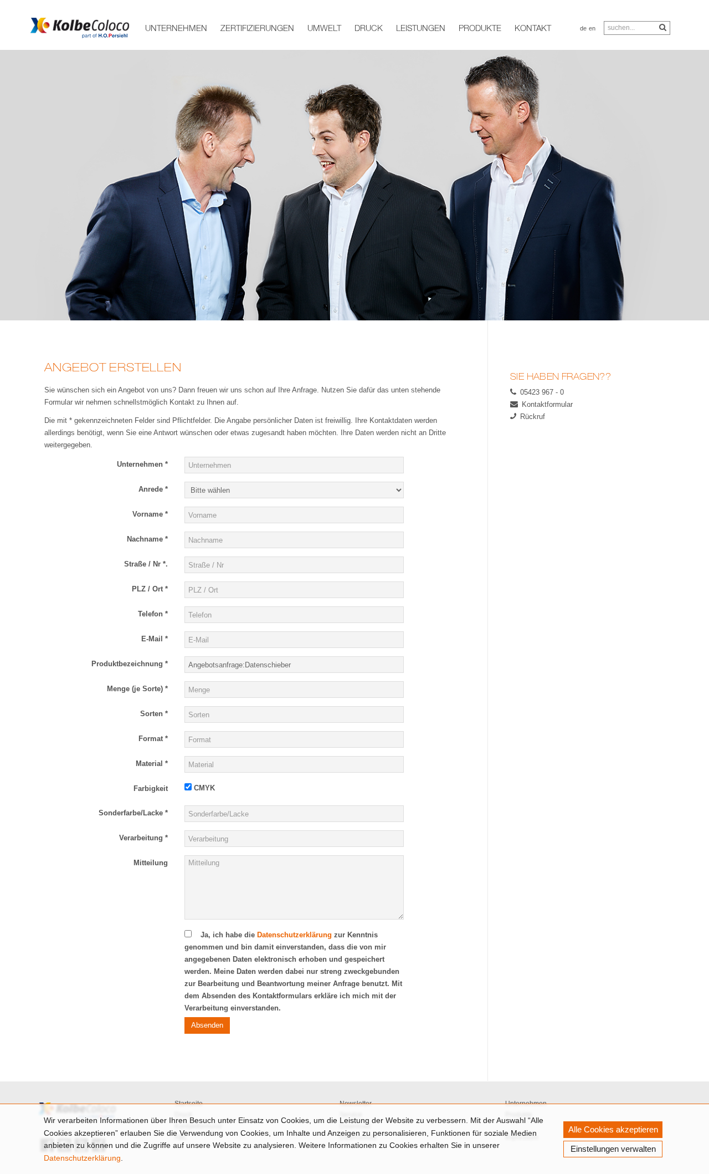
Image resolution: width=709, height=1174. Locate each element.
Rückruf (532, 416)
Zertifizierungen (257, 28)
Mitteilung (150, 863)
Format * (153, 738)
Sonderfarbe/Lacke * (133, 813)
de (583, 28)
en (592, 28)
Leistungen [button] (420, 28)
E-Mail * (154, 639)
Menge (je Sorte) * (137, 689)
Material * (152, 763)
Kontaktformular (547, 404)
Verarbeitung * (143, 838)
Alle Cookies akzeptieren (613, 1129)
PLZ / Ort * (150, 589)
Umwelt (324, 28)
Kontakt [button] (533, 28)
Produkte (480, 28)
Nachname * (147, 539)
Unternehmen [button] (176, 28)
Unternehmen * (142, 464)
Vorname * (150, 514)
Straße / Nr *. (146, 564)
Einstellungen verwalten (613, 1148)
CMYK (203, 788)
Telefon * (153, 614)
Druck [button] (368, 28)
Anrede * (153, 489)
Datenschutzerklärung (82, 1157)
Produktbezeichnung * (129, 664)
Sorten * (154, 713)
